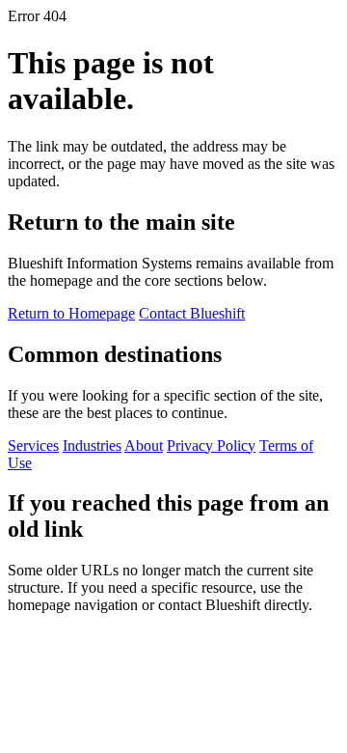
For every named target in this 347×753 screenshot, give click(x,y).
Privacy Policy (211, 445)
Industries (92, 445)
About (143, 445)
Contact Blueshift (192, 313)
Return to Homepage (71, 313)
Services (33, 445)
